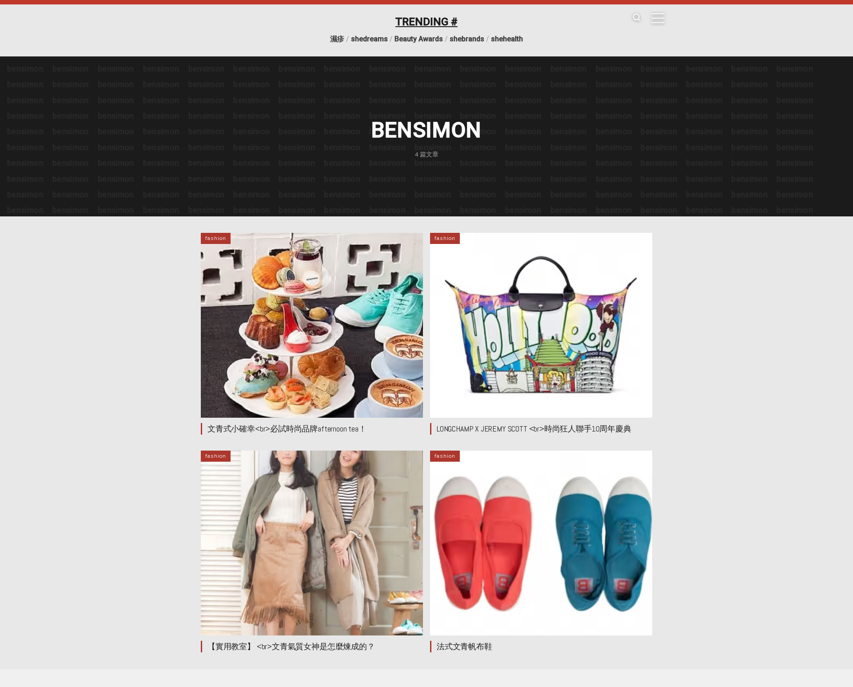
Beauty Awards (419, 39)
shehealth (507, 39)
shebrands (467, 39)
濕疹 (337, 39)
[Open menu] (658, 18)
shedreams (369, 39)
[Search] (636, 18)
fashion (215, 238)
